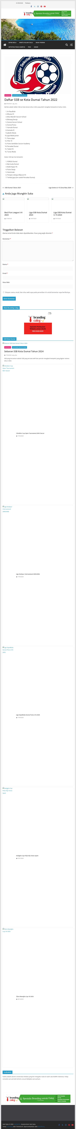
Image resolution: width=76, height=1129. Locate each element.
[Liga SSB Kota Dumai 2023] (38, 199)
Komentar (7, 239)
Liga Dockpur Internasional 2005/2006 (28, 574)
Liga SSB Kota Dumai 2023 (38, 213)
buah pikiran (40, 42)
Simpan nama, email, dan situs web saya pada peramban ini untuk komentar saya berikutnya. (37, 292)
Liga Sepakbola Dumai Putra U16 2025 (28, 715)
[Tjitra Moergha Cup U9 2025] (9, 998)
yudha (15, 103)
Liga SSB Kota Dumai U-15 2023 (62, 213)
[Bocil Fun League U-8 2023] (13, 199)
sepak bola (12, 42)
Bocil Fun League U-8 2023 (13, 213)
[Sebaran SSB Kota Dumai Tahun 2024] (38, 343)
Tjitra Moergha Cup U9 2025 (25, 996)
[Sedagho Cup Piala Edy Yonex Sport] (9, 857)
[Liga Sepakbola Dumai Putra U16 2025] (9, 716)
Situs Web (6, 282)
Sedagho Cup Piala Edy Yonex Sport (27, 856)
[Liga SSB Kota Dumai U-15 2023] (62, 199)
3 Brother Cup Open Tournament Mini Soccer (30, 433)
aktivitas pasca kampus (17, 47)
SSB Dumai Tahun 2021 (13, 188)
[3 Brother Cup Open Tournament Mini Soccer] (9, 434)
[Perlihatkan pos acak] (71, 45)
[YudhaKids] (5, 45)
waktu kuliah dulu (26, 42)
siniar (36, 47)
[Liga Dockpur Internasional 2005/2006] (9, 575)
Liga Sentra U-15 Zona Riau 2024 (60, 188)
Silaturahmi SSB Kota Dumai (19, 95)
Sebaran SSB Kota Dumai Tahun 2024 (24, 351)
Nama (5, 264)
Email (5, 273)
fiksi (29, 47)
